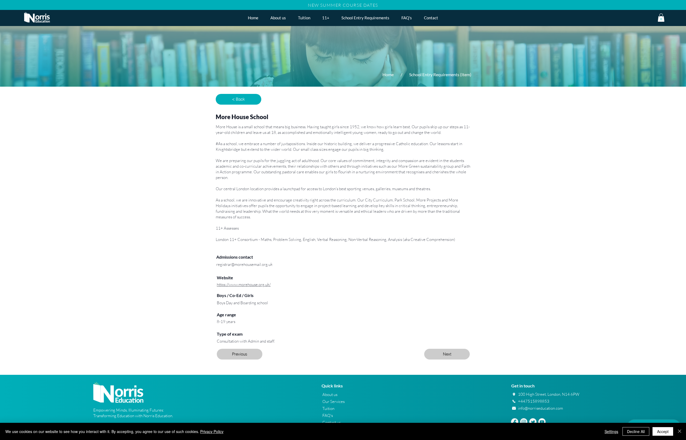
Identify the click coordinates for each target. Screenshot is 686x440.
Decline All (636, 431)
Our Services (333, 401)
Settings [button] (611, 431)
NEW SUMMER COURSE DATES (343, 5)
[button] (325, 17)
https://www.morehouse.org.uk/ (244, 284)
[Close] (679, 431)
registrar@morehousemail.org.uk (244, 264)
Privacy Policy (211, 431)
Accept (663, 431)
